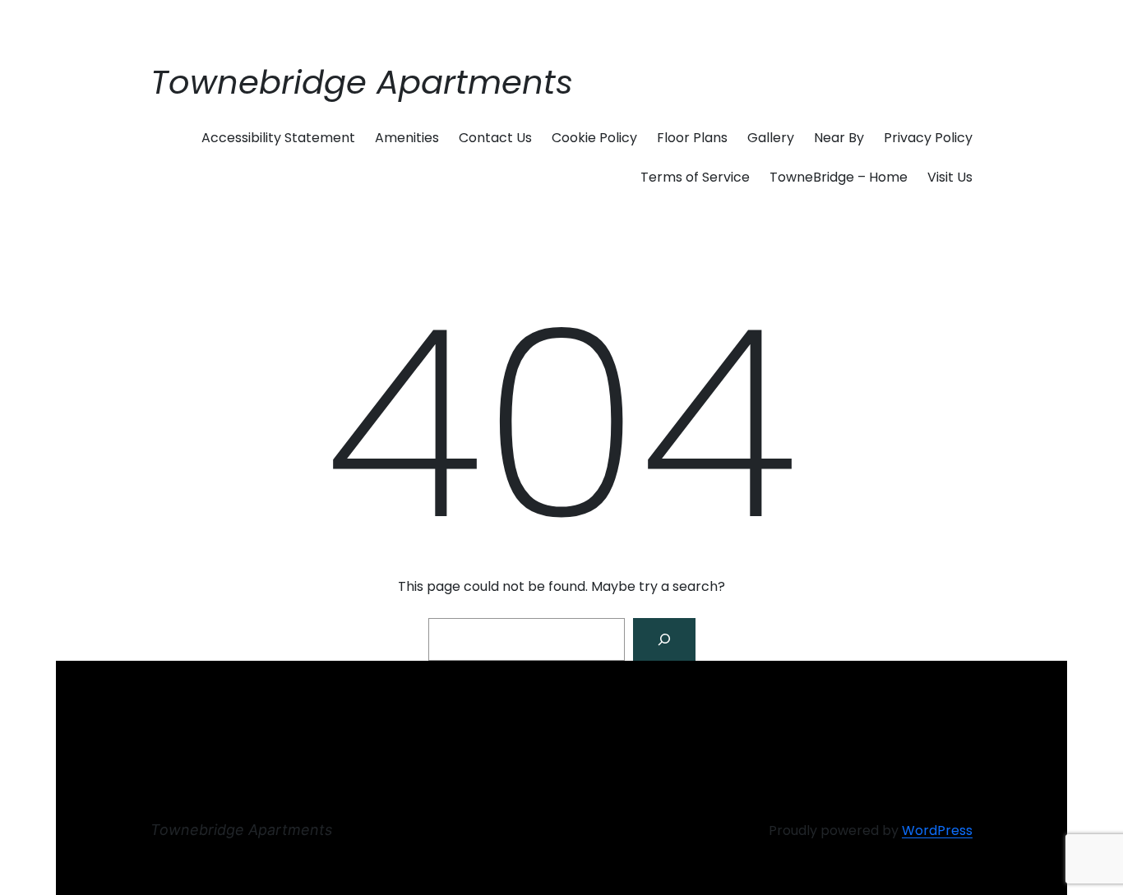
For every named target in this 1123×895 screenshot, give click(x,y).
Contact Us (495, 137)
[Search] (664, 639)
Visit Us (950, 177)
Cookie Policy (594, 137)
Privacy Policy (928, 137)
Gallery (770, 137)
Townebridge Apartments (361, 82)
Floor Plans (692, 137)
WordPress (937, 830)
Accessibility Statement (278, 137)
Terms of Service (695, 177)
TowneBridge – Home (838, 177)
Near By (839, 137)
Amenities (407, 137)
